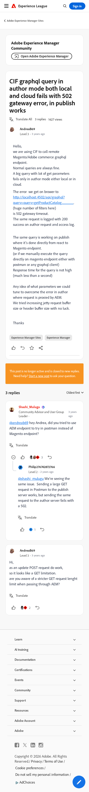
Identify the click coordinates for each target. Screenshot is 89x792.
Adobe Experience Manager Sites (25, 20)
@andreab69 (18, 422)
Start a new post (39, 376)
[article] (44, 433)
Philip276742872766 (42, 467)
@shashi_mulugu (31, 478)
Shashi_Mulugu (29, 407)
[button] (24, 119)
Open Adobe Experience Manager (44, 56)
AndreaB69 (27, 129)
